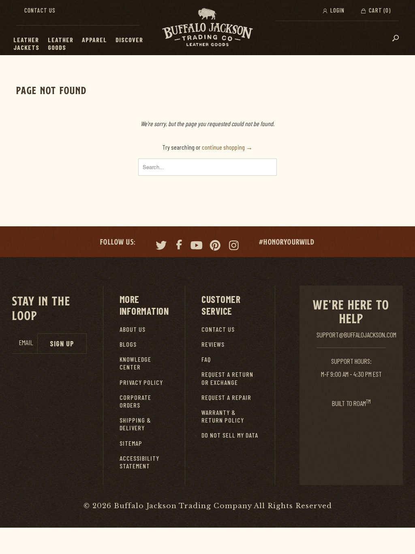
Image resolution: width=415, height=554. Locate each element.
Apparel (94, 39)
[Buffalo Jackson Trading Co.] (207, 27)
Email (26, 342)
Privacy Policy (141, 382)
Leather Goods (60, 43)
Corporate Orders (135, 401)
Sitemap (131, 443)
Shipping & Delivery (135, 424)
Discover (129, 39)
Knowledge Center (135, 363)
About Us (132, 329)
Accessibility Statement (139, 462)
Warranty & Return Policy (222, 416)
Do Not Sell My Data (229, 435)
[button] (43, 40)
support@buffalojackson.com (356, 335)
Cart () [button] (379, 10)
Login (336, 10)
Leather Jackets (26, 43)
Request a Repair (226, 397)
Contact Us (40, 10)
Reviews (213, 344)
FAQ (206, 359)
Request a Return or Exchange (227, 378)
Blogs (128, 344)
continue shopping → (227, 147)
